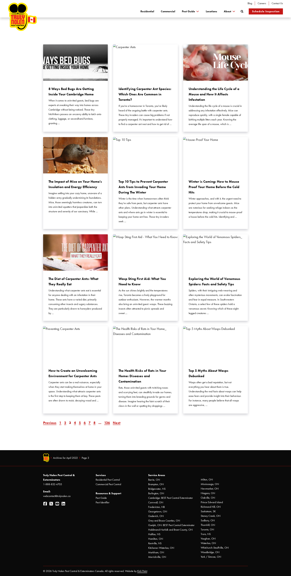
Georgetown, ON (157, 511)
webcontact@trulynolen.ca (56, 496)
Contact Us (277, 3)
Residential (147, 11)
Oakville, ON (208, 497)
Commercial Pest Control (108, 484)
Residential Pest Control (108, 479)
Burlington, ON (156, 493)
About (227, 11)
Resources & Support (108, 493)
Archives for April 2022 (65, 457)
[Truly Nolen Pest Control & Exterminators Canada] (22, 17)
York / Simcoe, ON (211, 556)
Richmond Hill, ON (211, 506)
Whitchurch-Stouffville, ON (215, 547)
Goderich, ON (156, 516)
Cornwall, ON (155, 502)
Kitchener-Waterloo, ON (161, 547)
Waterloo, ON (208, 543)
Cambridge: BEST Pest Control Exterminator (170, 497)
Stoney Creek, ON (210, 515)
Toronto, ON (207, 529)
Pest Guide (188, 11)
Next (116, 423)
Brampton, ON (156, 484)
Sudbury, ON (208, 520)
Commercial (168, 11)
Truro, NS (206, 534)
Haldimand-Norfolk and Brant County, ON (170, 529)
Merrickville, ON (157, 557)
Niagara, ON (208, 493)
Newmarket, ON (210, 488)
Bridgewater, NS (157, 488)
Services (101, 475)
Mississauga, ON (210, 484)
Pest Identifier (102, 502)
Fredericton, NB (156, 507)
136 (107, 423)
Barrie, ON (154, 479)
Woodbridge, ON (210, 552)
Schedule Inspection (266, 11)
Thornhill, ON (208, 525)
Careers (262, 3)
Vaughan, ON (208, 538)
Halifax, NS (154, 534)
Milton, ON (207, 479)
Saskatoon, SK (208, 511)
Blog (250, 3)
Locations (211, 11)
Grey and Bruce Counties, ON (164, 520)
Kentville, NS (154, 543)
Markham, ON (156, 552)
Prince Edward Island (212, 502)
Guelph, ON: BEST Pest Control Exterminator (171, 525)
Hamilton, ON (155, 538)
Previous (49, 423)
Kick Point (142, 571)
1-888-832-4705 (52, 484)
